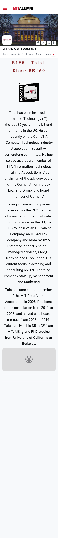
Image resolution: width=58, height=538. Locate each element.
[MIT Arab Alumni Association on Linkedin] (54, 43)
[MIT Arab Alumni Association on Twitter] (43, 43)
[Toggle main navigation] (4, 8)
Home (5, 54)
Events (29, 54)
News (38, 54)
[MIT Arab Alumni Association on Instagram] (49, 43)
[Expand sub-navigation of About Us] (22, 54)
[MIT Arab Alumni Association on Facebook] (38, 43)
